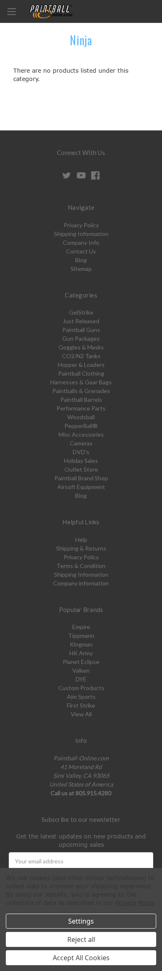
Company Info (81, 242)
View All (81, 714)
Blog (81, 259)
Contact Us (81, 251)
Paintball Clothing (81, 373)
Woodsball (81, 416)
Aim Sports (81, 696)
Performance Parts (81, 408)
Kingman (81, 644)
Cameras (81, 443)
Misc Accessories (81, 434)
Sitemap (81, 268)
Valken (81, 670)
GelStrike (81, 312)
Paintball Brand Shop (81, 478)
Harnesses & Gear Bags (81, 382)
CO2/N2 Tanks (81, 355)
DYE (81, 679)
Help (81, 539)
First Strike (81, 705)
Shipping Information (81, 233)
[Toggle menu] (11, 11)
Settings (81, 921)
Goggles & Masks (81, 347)
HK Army (81, 652)
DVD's (81, 451)
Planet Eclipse (81, 661)
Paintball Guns (81, 329)
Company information (81, 583)
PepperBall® (81, 425)
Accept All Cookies (81, 957)
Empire (81, 626)
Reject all (81, 939)
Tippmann (81, 635)
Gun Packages (81, 338)
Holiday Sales (81, 460)
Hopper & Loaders (81, 364)
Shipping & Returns (81, 548)
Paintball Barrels (81, 399)
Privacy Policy (81, 225)
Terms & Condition (81, 565)
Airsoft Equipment (81, 486)
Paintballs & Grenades (81, 390)
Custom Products (81, 687)
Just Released (81, 320)
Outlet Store (81, 469)
